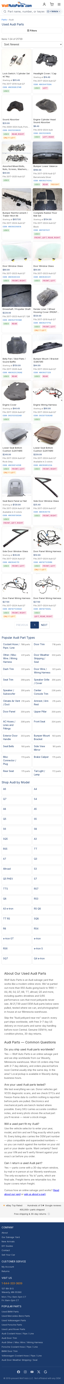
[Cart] (51, 4)
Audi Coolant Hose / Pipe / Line (18, 1333)
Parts (4, 19)
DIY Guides (7, 1246)
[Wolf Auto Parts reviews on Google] (45, 1372)
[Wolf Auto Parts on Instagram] (25, 1372)
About (5, 1232)
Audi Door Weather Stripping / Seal (19, 1360)
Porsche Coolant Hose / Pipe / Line (20, 1346)
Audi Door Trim (9, 1338)
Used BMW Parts (10, 1311)
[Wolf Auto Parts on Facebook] (18, 1372)
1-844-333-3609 (12, 1283)
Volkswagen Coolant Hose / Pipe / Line (22, 1355)
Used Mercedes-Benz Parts (16, 1316)
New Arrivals (8, 1241)
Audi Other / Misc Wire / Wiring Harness (22, 1342)
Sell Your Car (8, 1254)
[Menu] (59, 4)
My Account (8, 1266)
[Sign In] (44, 4)
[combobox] (26, 11)
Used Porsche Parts (12, 1324)
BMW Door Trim (10, 1351)
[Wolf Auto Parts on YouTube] (32, 1372)
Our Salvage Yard (11, 1237)
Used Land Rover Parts (13, 1329)
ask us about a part (34, 1194)
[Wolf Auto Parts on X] (39, 1372)
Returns (6, 1271)
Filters (32, 30)
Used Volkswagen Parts (14, 1320)
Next (44, 625)
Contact (6, 1250)
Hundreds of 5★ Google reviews (44, 1205)
